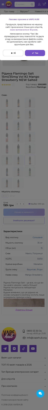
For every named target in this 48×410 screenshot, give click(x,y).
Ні (15, 53)
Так (36, 53)
